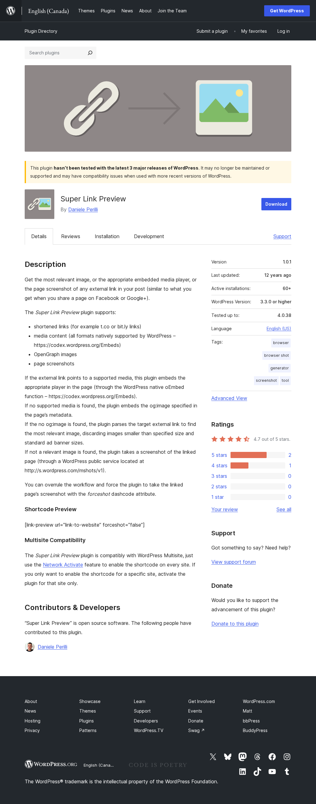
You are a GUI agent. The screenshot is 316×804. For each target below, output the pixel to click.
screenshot (266, 380)
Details (39, 236)
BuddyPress (255, 730)
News (30, 710)
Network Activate (63, 565)
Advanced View (229, 398)
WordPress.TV (148, 730)
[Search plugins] (90, 53)
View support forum (233, 562)
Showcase (90, 701)
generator (279, 368)
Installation (107, 236)
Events (195, 710)
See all (283, 509)
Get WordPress (287, 10)
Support (282, 236)
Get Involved (201, 701)
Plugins (86, 720)
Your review (224, 509)
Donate (195, 720)
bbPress (251, 720)
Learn (139, 701)
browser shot (276, 355)
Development (149, 236)
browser (281, 342)
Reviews (70, 236)
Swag (196, 730)
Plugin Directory (41, 31)
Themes (87, 710)
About (31, 701)
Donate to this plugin (235, 624)
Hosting (32, 720)
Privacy (32, 730)
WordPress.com (259, 701)
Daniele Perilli (83, 209)
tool (285, 380)
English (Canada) (100, 765)
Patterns (88, 730)
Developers (146, 720)
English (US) (279, 328)
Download (276, 204)
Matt (247, 710)
